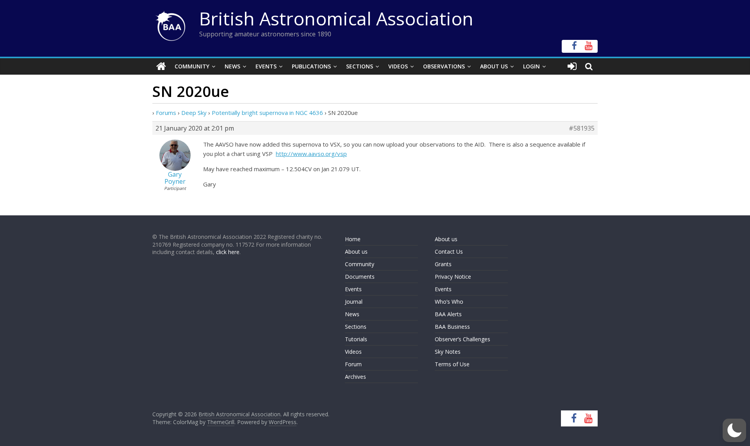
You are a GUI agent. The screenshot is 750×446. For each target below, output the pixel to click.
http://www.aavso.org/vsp (311, 154)
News (232, 66)
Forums (166, 112)
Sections (359, 66)
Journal (353, 301)
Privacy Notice (453, 276)
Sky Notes (448, 351)
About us (356, 251)
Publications (311, 66)
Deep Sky (194, 112)
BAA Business (452, 326)
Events (266, 66)
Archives (355, 376)
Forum (353, 364)
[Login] (572, 66)
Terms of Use (452, 364)
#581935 (582, 128)
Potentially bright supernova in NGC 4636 (267, 112)
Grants (443, 264)
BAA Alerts (448, 314)
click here (227, 252)
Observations (444, 66)
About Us (494, 66)
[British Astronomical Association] (161, 66)
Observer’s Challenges (462, 339)
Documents (360, 276)
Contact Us (449, 251)
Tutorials (356, 339)
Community (192, 66)
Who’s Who (449, 301)
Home (353, 239)
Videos (398, 66)
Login (531, 66)
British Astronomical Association (336, 18)
